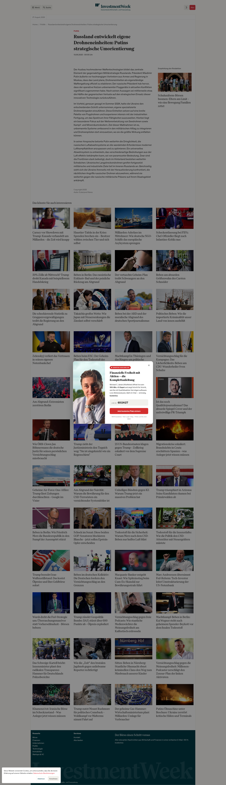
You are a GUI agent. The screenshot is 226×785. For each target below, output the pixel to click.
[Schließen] (149, 365)
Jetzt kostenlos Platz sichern (129, 411)
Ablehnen (41, 779)
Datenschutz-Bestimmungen (44, 773)
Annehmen (53, 779)
